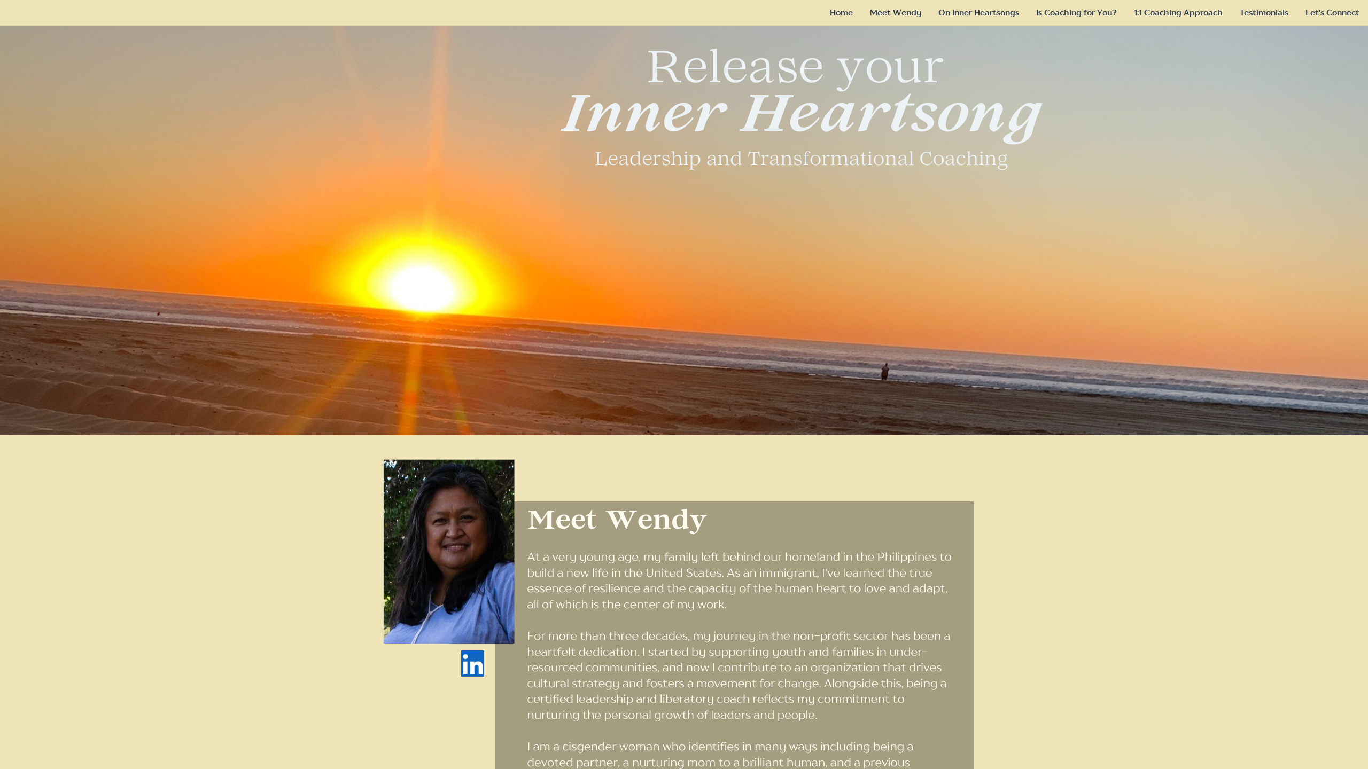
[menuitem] (841, 13)
